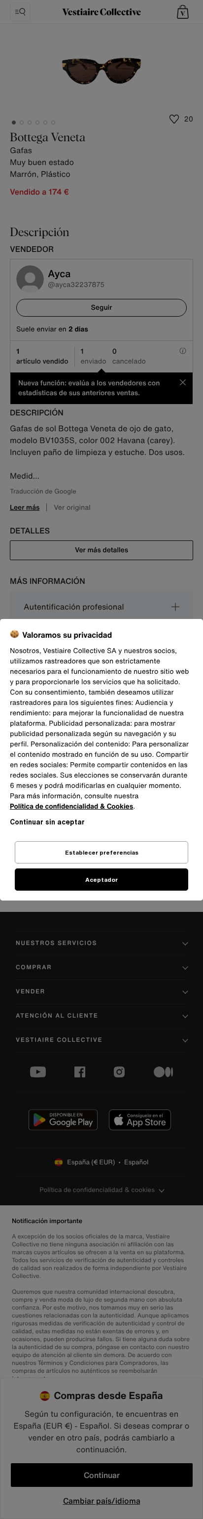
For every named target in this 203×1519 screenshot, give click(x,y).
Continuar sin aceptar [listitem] (47, 822)
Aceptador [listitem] (101, 879)
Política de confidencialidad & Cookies (71, 806)
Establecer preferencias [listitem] (101, 852)
